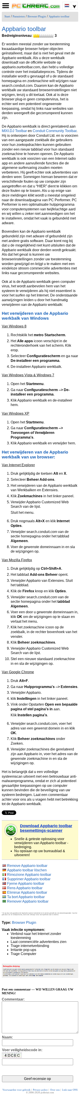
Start (7, 16)
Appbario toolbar (59, 16)
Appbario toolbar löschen (27, 870)
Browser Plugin (37, 16)
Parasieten (19, 16)
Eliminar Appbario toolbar (27, 892)
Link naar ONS (70, 1089)
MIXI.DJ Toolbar (14, 131)
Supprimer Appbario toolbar (28, 879)
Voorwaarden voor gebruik (16, 1089)
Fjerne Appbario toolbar (25, 883)
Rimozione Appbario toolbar (29, 874)
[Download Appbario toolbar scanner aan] (11, 830)
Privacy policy (40, 1089)
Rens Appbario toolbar (24, 888)
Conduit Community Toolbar (54, 131)
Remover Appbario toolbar (27, 901)
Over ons (55, 1089)
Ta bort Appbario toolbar (26, 897)
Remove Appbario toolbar (27, 866)
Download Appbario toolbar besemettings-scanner (46, 828)
